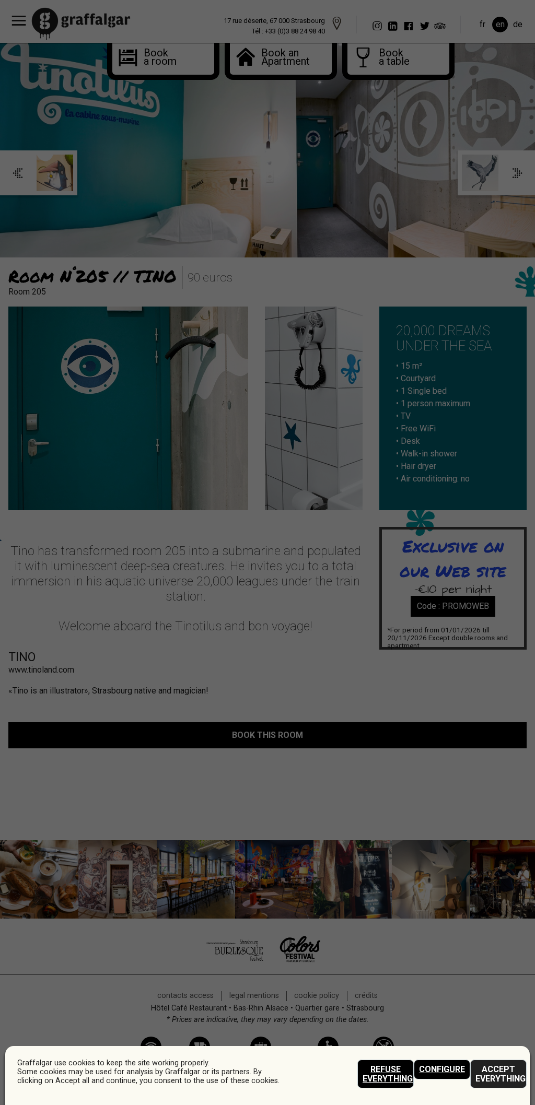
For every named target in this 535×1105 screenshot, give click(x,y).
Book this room (267, 735)
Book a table (391, 58)
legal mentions (254, 995)
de (517, 24)
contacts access (185, 995)
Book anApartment (280, 58)
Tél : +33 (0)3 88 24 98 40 (288, 31)
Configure (442, 1069)
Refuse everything (388, 1074)
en (500, 24)
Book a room (156, 58)
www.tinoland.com (41, 670)
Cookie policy (316, 995)
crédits (366, 995)
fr (482, 24)
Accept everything (500, 1074)
